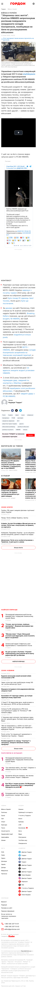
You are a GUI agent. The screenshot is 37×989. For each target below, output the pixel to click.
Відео (20, 834)
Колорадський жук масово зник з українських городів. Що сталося (17, 794)
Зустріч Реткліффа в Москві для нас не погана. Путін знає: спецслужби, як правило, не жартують (18, 525)
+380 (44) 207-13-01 (11, 924)
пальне (25, 429)
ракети (21, 423)
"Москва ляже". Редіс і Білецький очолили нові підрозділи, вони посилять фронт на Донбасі (20, 635)
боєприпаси (5, 418)
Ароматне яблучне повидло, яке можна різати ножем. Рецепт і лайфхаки (19, 776)
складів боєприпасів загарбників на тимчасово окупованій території (19, 352)
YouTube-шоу (22, 840)
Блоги (35, 472)
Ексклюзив (21, 828)
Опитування (22, 837)
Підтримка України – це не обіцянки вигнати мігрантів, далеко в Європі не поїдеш (17, 533)
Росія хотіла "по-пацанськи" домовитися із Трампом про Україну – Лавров (16, 735)
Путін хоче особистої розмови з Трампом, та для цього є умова (17, 541)
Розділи (21, 805)
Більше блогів (18, 547)
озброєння (30, 415)
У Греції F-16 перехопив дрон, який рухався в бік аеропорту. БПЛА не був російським (17, 703)
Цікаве (3, 840)
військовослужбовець (8, 426)
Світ (2, 818)
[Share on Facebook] (12, 410)
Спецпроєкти (22, 843)
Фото (20, 831)
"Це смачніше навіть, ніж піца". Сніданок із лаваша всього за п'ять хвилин (20, 768)
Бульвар (5, 476)
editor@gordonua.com (12, 929)
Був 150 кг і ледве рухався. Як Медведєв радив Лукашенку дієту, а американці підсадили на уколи (20, 785)
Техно (3, 828)
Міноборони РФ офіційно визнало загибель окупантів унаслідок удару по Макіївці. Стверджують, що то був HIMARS (11, 464)
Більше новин (18, 748)
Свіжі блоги (7, 507)
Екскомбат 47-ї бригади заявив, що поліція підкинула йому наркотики (16, 696)
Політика (4, 812)
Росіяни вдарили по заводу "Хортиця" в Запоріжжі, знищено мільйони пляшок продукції (15, 742)
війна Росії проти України (9, 423)
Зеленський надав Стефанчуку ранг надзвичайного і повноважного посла (19, 644)
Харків (3, 864)
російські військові (23, 426)
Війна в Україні (12, 9)
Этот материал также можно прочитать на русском (18, 39)
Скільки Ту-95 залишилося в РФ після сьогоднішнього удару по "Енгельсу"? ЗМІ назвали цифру (16, 710)
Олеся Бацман (26, 875)
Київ (2, 852)
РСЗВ (13, 418)
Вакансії (4, 901)
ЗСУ (18, 421)
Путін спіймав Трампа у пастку (15, 518)
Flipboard (24, 881)
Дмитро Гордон (27, 852)
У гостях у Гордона (24, 815)
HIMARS (18, 429)
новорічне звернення (8, 421)
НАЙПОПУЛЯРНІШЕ (9, 610)
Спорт (3, 821)
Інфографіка (5, 837)
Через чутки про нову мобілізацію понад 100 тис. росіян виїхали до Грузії (17, 683)
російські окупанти (7, 429)
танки (23, 415)
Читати (30, 435)
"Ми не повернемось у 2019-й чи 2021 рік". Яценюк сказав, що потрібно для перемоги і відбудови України (16, 727)
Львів (3, 855)
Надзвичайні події (7, 834)
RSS (23, 885)
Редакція (4, 905)
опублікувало (29, 74)
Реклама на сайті (6, 908)
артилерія (20, 418)
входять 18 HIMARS (11, 319)
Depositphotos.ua (26, 951)
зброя (16, 415)
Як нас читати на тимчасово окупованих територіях (8, 916)
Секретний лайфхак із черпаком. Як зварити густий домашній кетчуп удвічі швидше (10, 493)
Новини (3, 805)
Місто (3, 848)
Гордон (3, 9)
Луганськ (4, 873)
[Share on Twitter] (16, 410)
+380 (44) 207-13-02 (11, 926)
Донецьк (4, 861)
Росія (3, 415)
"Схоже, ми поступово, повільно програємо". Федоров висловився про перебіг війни (19, 626)
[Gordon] (17, 3)
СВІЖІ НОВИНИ (7, 670)
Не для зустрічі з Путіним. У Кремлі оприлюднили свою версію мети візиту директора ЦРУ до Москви (19, 653)
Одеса (3, 858)
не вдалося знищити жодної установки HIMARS (18, 370)
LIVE (19, 825)
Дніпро (3, 867)
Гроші (3, 815)
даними (8, 308)
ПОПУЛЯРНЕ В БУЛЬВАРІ (11, 753)
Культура (4, 825)
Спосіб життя (5, 831)
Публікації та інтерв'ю (25, 812)
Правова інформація (7, 911)
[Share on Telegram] (20, 410)
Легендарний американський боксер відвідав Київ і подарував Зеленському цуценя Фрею (19, 616)
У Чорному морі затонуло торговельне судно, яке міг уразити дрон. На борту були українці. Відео (17, 719)
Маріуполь (4, 870)
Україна (10, 415)
